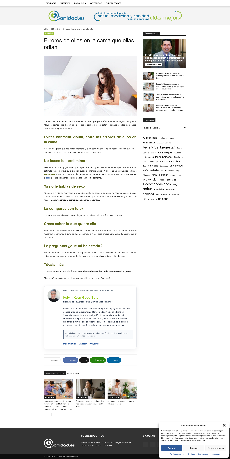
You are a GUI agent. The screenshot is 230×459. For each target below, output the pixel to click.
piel (180, 175)
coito (48, 178)
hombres (171, 171)
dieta (178, 161)
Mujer (178, 170)
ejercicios (153, 165)
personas (173, 175)
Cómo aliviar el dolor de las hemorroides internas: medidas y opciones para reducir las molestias (170, 107)
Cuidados (178, 157)
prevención (150, 179)
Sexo (157, 194)
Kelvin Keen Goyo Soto (80, 297)
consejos (165, 152)
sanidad (148, 193)
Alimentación (151, 137)
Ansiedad (160, 143)
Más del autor (73, 373)
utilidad (146, 199)
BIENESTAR (51, 3)
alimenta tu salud (167, 138)
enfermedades (151, 170)
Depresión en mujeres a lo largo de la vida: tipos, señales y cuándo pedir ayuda (90, 404)
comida (153, 152)
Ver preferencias (216, 448)
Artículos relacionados (55, 373)
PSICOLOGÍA (80, 3)
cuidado (147, 157)
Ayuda (168, 142)
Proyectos (94, 343)
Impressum (216, 454)
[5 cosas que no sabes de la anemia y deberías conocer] (122, 389)
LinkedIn (83, 343)
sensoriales (49, 174)
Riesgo (175, 184)
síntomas (164, 194)
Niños (154, 174)
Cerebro (146, 152)
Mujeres (146, 174)
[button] (224, 425)
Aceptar (172, 448)
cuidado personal (162, 156)
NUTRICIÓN (65, 3)
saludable (159, 189)
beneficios (150, 147)
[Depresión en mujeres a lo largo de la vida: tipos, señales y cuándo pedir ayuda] (90, 389)
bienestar (167, 147)
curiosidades (167, 161)
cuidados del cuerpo (150, 161)
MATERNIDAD (96, 3)
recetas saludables (168, 179)
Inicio (46, 29)
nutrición (163, 174)
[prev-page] (45, 414)
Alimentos (149, 142)
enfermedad (176, 165)
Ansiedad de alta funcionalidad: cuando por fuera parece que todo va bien (170, 75)
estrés (164, 170)
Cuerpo (177, 152)
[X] (177, 3)
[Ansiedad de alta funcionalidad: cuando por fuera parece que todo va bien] (148, 76)
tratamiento (174, 194)
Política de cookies (177, 454)
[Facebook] (168, 3)
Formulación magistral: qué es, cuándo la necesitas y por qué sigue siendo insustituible (170, 86)
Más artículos (69, 343)
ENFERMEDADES (113, 3)
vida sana (162, 198)
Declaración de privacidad (198, 454)
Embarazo (164, 166)
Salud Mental (170, 190)
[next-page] (50, 414)
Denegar (194, 448)
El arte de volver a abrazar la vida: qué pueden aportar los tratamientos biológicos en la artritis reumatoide (164, 57)
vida (152, 199)
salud (147, 188)
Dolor (144, 166)
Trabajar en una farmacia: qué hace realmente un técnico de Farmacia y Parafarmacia (170, 97)
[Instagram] (172, 3)
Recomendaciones (157, 183)
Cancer (179, 148)
